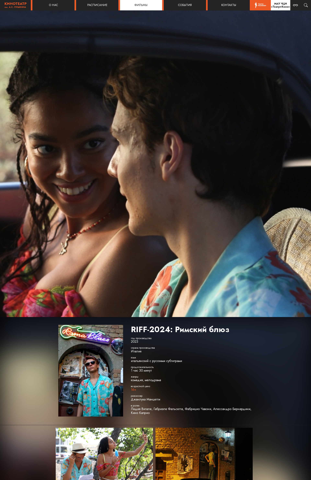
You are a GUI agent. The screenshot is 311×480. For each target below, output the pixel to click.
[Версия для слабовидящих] (295, 5)
